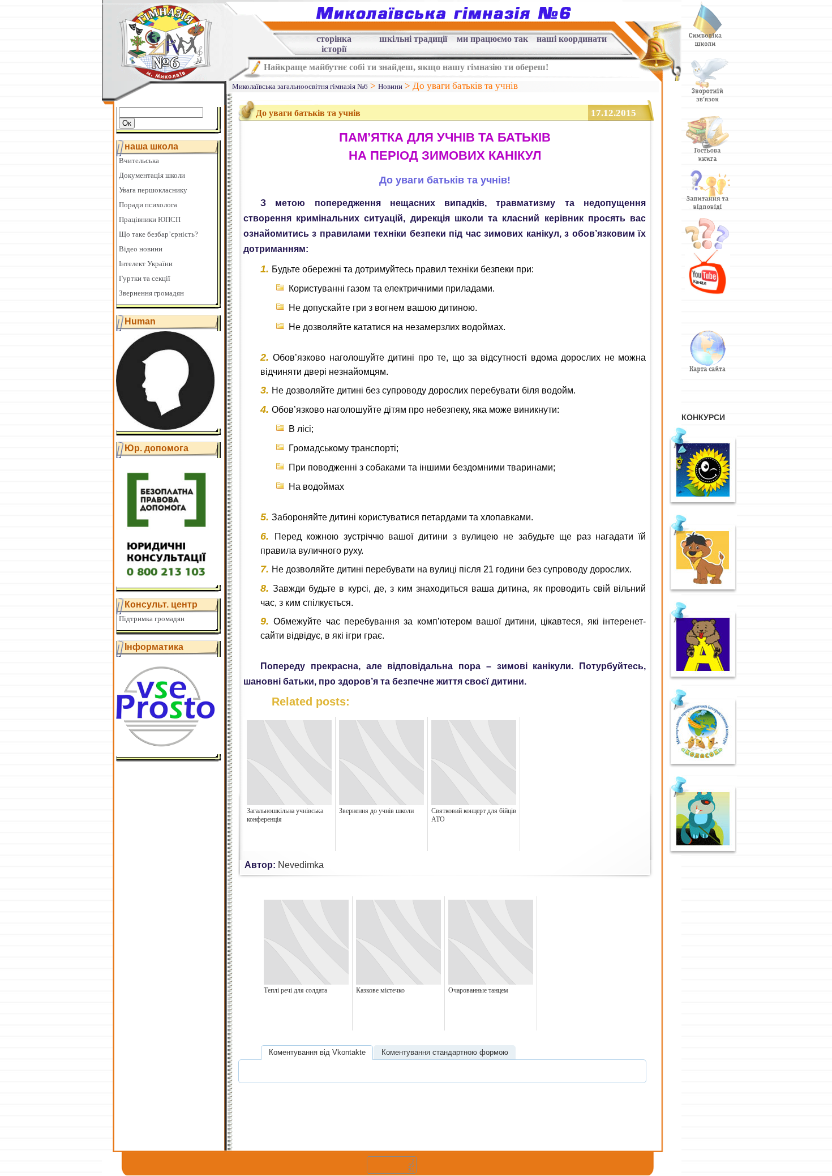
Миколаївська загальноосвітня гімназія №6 (300, 86)
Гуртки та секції (144, 278)
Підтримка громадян (152, 618)
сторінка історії (333, 40)
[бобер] (703, 852)
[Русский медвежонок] (703, 677)
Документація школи (152, 175)
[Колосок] (703, 764)
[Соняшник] (703, 503)
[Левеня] (703, 590)
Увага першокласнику (153, 190)
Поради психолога (148, 204)
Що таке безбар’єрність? (158, 234)
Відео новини (140, 249)
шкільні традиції (413, 39)
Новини (390, 86)
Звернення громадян (151, 293)
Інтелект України (146, 263)
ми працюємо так (492, 39)
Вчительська (139, 160)
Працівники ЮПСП (150, 219)
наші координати (572, 39)
